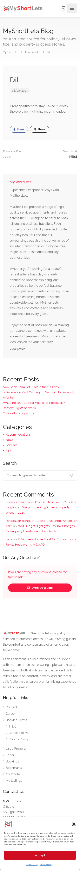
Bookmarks (14, 768)
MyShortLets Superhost (19, 413)
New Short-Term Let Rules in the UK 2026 (31, 387)
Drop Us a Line (42, 588)
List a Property (16, 748)
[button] (74, 824)
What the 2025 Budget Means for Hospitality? (34, 403)
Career (10, 713)
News (9, 440)
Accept (40, 855)
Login (10, 755)
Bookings (12, 761)
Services (11, 445)
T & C (13, 726)
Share (20, 129)
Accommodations (18, 434)
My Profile (13, 774)
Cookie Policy (32, 864)
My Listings (14, 780)
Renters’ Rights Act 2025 (19, 408)
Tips (8, 450)
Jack (9, 539)
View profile (17, 349)
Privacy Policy (46, 864)
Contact (11, 707)
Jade (13, 154)
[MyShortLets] (23, 8)
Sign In (63, 8)
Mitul (70, 154)
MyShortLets (20, 182)
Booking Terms (16, 720)
